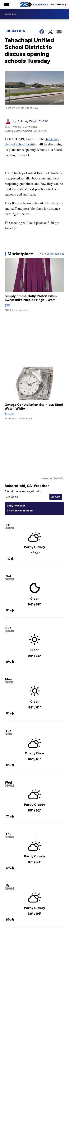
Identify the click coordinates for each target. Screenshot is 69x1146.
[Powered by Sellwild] (58, 478)
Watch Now (58, 4)
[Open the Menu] (6, 4)
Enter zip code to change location (23, 491)
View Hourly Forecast (19, 510)
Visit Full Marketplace (51, 253)
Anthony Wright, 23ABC (33, 121)
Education (15, 31)
